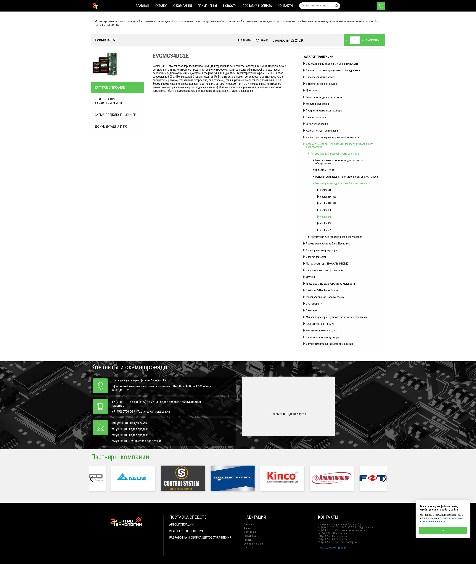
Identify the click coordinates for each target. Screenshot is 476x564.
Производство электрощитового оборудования (333, 70)
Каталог (161, 6)
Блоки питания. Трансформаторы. (324, 270)
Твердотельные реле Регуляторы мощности (330, 283)
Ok (443, 530)
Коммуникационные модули (321, 330)
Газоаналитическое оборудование (325, 297)
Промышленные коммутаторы (322, 337)
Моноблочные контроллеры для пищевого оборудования (339, 162)
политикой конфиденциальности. (441, 519)
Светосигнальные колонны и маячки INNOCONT (332, 63)
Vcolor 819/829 (328, 196)
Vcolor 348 (326, 216)
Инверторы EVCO (324, 169)
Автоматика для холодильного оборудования (336, 236)
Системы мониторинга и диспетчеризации (329, 343)
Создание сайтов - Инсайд (332, 548)
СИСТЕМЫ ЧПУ (314, 303)
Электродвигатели (316, 256)
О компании (182, 6)
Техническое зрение (317, 123)
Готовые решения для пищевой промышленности (342, 183)
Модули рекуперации (317, 103)
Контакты (285, 6)
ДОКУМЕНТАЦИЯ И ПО (111, 126)
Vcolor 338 (326, 210)
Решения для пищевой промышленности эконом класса (346, 176)
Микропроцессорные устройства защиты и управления (336, 317)
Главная (142, 6)
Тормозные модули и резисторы (324, 97)
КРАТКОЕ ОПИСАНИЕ (110, 87)
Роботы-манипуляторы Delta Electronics (328, 243)
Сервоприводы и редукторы (321, 250)
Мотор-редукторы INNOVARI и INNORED (327, 263)
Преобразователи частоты (320, 77)
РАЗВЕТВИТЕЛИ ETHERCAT (320, 323)
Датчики (311, 276)
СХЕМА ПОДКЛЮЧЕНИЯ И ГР (115, 115)
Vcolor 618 (326, 190)
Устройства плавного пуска (321, 83)
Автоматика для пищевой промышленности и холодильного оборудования (339, 145)
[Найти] (336, 6)
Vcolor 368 (326, 223)
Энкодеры (311, 310)
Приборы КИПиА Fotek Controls (323, 290)
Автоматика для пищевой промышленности (335, 153)
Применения (207, 6)
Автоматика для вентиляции (322, 130)
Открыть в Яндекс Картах (288, 414)
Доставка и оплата (257, 6)
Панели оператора (316, 117)
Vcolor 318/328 (328, 203)
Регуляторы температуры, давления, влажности (332, 137)
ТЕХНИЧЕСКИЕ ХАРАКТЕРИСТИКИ (108, 101)
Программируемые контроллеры (324, 110)
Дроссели (311, 90)
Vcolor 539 (326, 230)
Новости (230, 6)
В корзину (372, 40)
